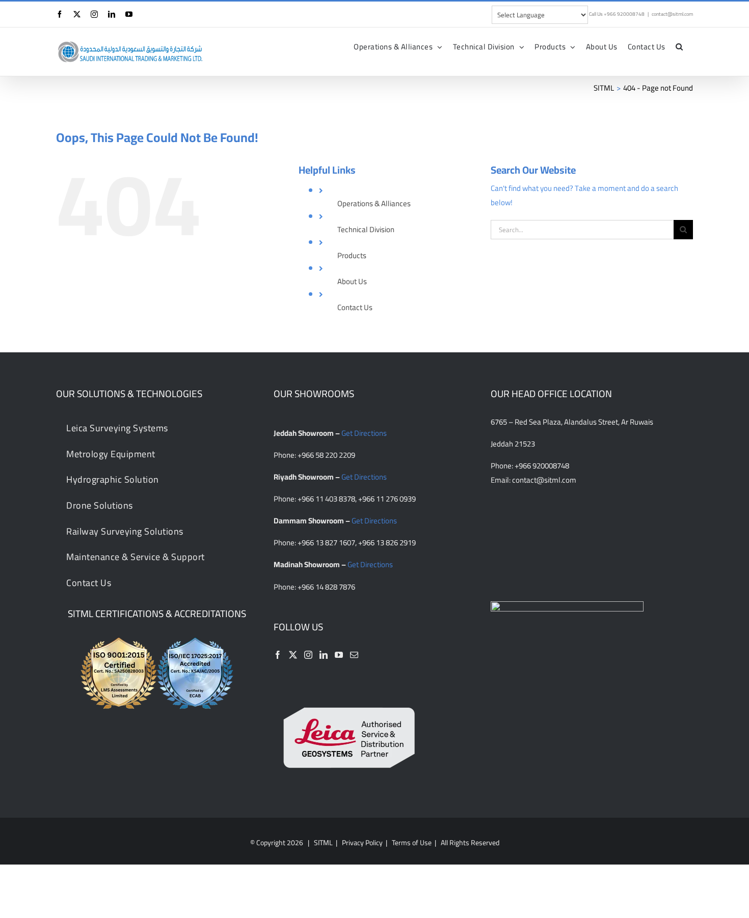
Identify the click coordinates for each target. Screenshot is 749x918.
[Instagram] (308, 655)
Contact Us (354, 307)
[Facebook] (278, 655)
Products (351, 255)
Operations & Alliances (374, 203)
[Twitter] (293, 655)
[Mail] (354, 655)
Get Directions (364, 433)
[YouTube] (339, 655)
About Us (352, 281)
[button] (679, 46)
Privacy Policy (362, 842)
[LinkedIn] (323, 655)
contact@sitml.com (672, 14)
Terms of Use (412, 842)
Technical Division (365, 229)
